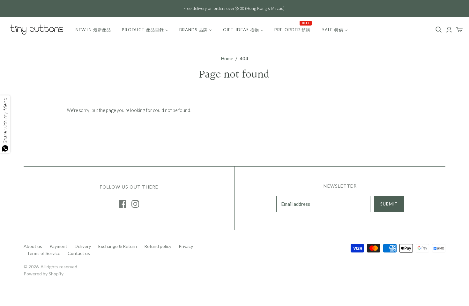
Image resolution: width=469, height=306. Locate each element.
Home (227, 58)
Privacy (186, 246)
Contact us (79, 253)
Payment (58, 246)
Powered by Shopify (43, 273)
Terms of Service (43, 253)
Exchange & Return (117, 246)
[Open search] (438, 29)
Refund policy (157, 246)
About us (33, 246)
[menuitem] (93, 29)
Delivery (83, 246)
